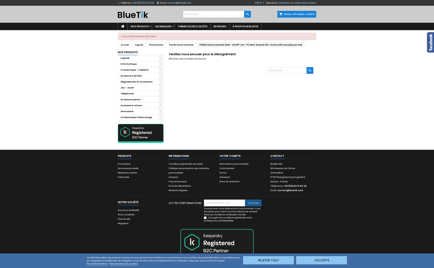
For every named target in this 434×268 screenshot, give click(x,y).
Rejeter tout (268, 260)
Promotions (124, 164)
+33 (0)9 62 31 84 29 (143, 2)
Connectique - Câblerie (135, 69)
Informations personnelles (234, 164)
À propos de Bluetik (245, 26)
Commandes (227, 168)
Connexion (284, 2)
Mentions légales (178, 190)
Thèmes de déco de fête (192, 26)
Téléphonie (127, 93)
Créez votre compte (305, 2)
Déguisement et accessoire (136, 81)
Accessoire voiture (131, 105)
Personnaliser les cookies (123, 263)
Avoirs (223, 172)
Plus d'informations (97, 263)
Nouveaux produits (128, 168)
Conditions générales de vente (186, 164)
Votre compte (230, 156)
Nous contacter (126, 214)
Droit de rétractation (180, 186)
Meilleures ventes (127, 172)
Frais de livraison (178, 181)
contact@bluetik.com (179, 2)
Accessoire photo (131, 99)
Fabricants (123, 177)
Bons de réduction (230, 181)
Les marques (163, 26)
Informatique (129, 64)
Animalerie (127, 111)
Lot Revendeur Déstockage (136, 117)
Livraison (173, 177)
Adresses (225, 177)
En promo (220, 26)
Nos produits (140, 26)
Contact (277, 156)
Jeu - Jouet (127, 87)
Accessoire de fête (131, 75)
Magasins (123, 223)
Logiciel (125, 58)
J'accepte (321, 260)
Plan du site (124, 219)
